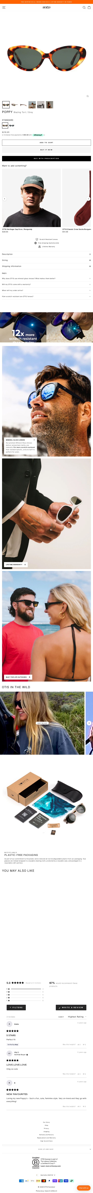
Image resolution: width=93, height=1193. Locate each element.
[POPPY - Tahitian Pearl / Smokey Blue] (12, 125)
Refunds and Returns (46, 1134)
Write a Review (73, 1008)
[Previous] (5, 199)
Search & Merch (51, 1191)
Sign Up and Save (46, 1141)
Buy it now (46, 150)
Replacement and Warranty (46, 1138)
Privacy (46, 1128)
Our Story (46, 1122)
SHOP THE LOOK (42, 723)
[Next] (88, 199)
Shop (46, 1125)
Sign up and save (45, 1149)
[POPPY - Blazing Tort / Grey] (5, 125)
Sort (62, 1017)
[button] (25, 989)
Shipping (46, 1131)
